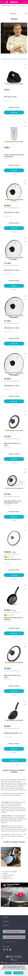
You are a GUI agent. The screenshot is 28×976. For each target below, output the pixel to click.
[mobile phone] (4, 2)
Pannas (14, 5)
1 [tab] (12, 86)
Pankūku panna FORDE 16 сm (13, 733)
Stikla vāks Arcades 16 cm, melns (12, 444)
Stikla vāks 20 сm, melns (11, 212)
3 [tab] (11, 202)
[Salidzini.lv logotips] (14, 960)
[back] (2, 13)
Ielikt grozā (14, 112)
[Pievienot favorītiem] (25, 65)
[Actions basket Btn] (26, 2)
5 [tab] (15, 86)
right (26, 5)
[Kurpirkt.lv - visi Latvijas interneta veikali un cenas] (14, 964)
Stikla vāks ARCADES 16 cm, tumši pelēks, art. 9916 (13, 502)
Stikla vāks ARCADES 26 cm (12, 559)
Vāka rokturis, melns (10, 97)
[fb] (7, 949)
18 (16, 765)
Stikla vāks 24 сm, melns (11, 270)
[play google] (18, 957)
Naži (23, 5)
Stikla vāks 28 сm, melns (11, 385)
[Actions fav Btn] (24, 2)
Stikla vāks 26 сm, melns (11, 328)
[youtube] (10, 949)
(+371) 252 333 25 (10, 941)
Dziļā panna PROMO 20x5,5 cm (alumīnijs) (13, 618)
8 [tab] (15, 202)
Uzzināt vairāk (18, 972)
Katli (19, 5)
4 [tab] (12, 202)
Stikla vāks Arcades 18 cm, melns (12, 676)
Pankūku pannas (16, 59)
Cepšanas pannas (5, 59)
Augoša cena (13, 13)
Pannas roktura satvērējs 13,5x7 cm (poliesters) (14, 155)
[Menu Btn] (1, 2)
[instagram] (4, 949)
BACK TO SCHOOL (6, 5)
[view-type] (26, 13)
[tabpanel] (14, 75)
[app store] (10, 957)
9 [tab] (16, 202)
